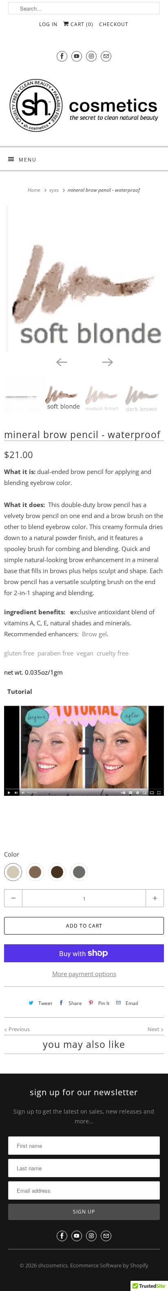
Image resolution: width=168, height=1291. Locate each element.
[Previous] (61, 361)
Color (11, 854)
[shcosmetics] (83, 104)
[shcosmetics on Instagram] (91, 56)
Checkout (113, 24)
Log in (48, 24)
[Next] (107, 361)
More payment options (84, 974)
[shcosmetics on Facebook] (62, 56)
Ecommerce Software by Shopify (109, 1265)
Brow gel (94, 634)
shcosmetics (53, 1265)
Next (154, 1029)
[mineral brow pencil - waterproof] (84, 278)
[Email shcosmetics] (106, 56)
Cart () (81, 24)
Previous (18, 1029)
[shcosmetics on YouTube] (76, 56)
